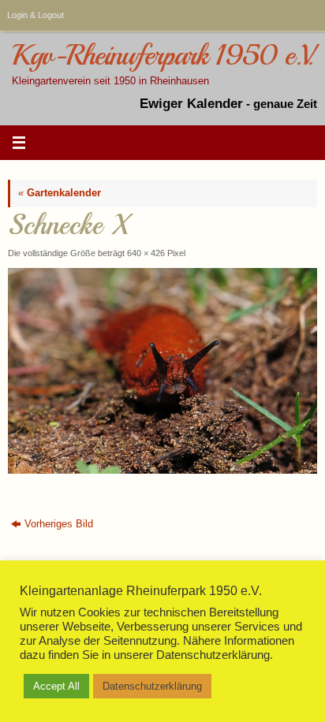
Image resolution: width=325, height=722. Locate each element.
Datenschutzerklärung (152, 686)
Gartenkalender (59, 193)
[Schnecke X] (162, 371)
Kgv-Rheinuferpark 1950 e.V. (162, 55)
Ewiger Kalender (191, 103)
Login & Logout (35, 15)
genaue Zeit (285, 103)
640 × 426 (146, 253)
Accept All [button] (56, 686)
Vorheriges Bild (58, 524)
